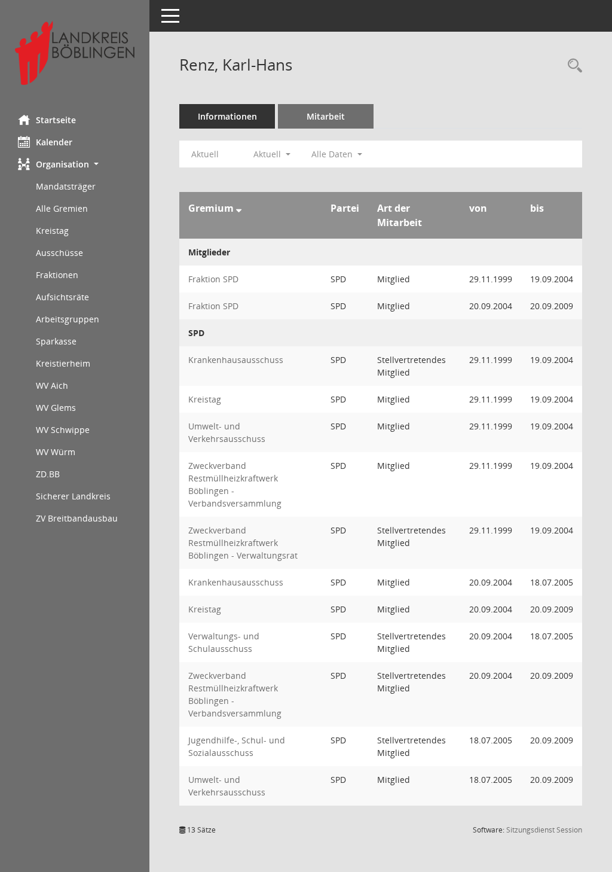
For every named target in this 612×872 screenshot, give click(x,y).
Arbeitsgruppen (67, 319)
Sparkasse (56, 341)
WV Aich (52, 385)
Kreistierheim (63, 363)
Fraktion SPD (213, 279)
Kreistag (52, 230)
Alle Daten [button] (333, 154)
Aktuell (205, 154)
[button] (74, 164)
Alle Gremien (62, 208)
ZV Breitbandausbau (77, 518)
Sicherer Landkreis (73, 496)
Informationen (227, 116)
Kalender (54, 142)
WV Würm (55, 452)
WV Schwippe (63, 429)
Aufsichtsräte (62, 297)
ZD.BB (48, 474)
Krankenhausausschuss (235, 359)
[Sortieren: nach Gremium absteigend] (238, 208)
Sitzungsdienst (544, 830)
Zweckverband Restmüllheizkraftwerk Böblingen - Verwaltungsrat (243, 543)
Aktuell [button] (268, 154)
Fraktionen (57, 274)
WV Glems (56, 407)
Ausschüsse (59, 252)
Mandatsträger (66, 186)
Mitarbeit (326, 116)
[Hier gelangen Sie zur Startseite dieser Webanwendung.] (74, 53)
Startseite (56, 120)
